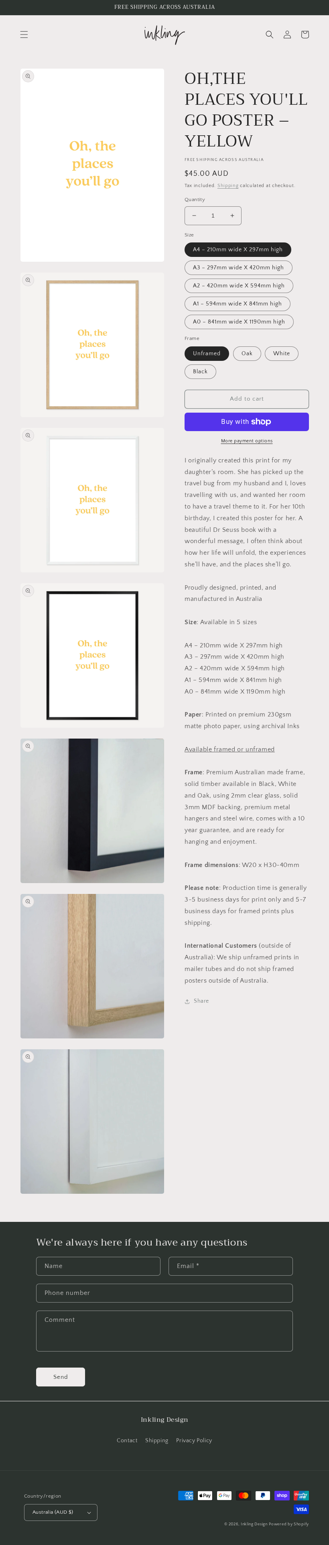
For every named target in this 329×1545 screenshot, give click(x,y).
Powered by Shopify (289, 1524)
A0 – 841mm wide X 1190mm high (239, 322)
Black (200, 371)
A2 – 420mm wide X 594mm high (239, 286)
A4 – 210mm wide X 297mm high (238, 249)
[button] (24, 34)
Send (60, 1377)
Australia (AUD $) (52, 1512)
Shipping (228, 185)
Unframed (207, 353)
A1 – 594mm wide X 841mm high (237, 304)
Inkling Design (254, 1524)
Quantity (195, 199)
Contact (127, 1440)
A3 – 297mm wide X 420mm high (238, 268)
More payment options (247, 441)
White (281, 353)
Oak (247, 353)
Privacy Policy (194, 1440)
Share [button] (201, 1001)
